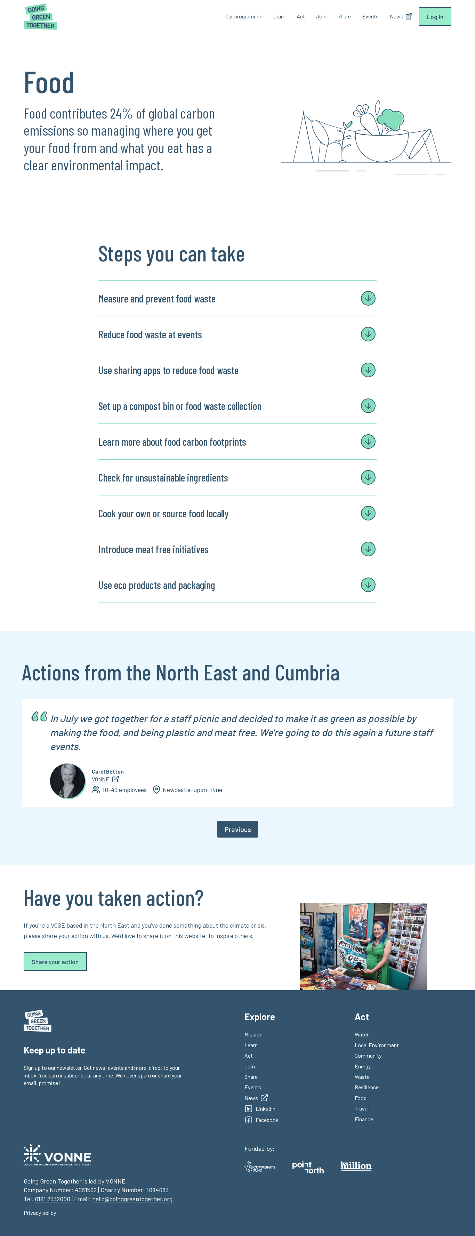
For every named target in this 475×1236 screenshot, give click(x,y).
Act (301, 16)
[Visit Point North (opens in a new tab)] (308, 1167)
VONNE (100, 779)
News (251, 1097)
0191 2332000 (52, 1199)
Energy (363, 1066)
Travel (362, 1108)
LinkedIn (265, 1108)
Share (344, 16)
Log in (435, 17)
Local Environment (377, 1045)
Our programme (243, 16)
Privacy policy (40, 1212)
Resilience (367, 1087)
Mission (253, 1034)
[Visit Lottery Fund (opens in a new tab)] (260, 1166)
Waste (362, 1076)
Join (321, 16)
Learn (278, 16)
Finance (364, 1119)
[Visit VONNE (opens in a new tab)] (57, 1155)
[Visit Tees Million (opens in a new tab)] (356, 1166)
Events (370, 16)
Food (361, 1097)
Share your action (55, 962)
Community (368, 1055)
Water (362, 1034)
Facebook (267, 1119)
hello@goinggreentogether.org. (133, 1199)
